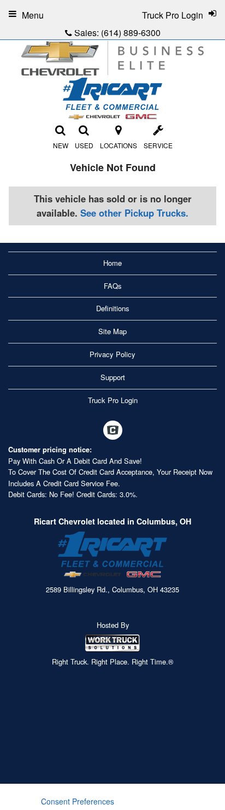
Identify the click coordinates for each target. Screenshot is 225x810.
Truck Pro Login (113, 400)
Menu (33, 15)
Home (112, 263)
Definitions (112, 308)
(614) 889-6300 (131, 32)
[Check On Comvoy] (112, 431)
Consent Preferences (77, 801)
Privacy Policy (112, 354)
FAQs (113, 286)
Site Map (112, 331)
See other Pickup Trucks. (134, 212)
